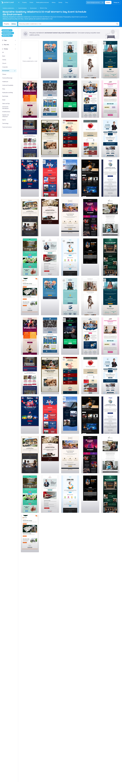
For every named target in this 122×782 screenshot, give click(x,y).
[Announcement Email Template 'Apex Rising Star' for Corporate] (110, 178)
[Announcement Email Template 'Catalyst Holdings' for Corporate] (110, 59)
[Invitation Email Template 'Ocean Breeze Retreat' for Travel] (110, 217)
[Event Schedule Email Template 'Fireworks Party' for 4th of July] (50, 178)
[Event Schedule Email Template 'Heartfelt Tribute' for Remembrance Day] (90, 138)
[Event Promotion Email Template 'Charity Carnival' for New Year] (30, 257)
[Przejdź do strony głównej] (7, 2)
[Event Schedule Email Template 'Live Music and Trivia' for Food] (70, 138)
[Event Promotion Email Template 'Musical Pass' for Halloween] (90, 217)
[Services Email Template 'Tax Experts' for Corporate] (50, 257)
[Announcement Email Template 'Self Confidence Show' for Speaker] (90, 257)
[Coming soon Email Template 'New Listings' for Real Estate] (30, 217)
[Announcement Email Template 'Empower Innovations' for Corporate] (70, 59)
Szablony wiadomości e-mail (9, 8)
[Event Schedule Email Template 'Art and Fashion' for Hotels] (110, 257)
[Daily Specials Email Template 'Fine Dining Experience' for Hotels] (70, 217)
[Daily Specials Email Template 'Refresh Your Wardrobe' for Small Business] (90, 59)
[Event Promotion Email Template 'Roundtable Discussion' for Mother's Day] (110, 99)
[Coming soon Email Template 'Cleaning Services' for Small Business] (70, 257)
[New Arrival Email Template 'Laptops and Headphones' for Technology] (90, 178)
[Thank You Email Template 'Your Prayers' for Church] (50, 217)
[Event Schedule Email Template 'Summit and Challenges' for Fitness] (30, 99)
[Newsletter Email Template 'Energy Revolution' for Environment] (70, 178)
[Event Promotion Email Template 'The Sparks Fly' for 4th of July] (30, 178)
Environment (33, 8)
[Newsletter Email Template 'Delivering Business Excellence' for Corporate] (110, 138)
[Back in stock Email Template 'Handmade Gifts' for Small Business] (50, 138)
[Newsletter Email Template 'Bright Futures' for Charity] (90, 99)
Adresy (14, 24)
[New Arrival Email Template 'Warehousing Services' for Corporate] (30, 138)
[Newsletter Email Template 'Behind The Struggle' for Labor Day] (50, 99)
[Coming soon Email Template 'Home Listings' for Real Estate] (30, 296)
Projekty (6, 24)
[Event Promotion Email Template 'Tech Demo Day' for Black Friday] (70, 99)
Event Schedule (22, 8)
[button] (15, 40)
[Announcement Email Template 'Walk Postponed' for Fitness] (50, 59)
